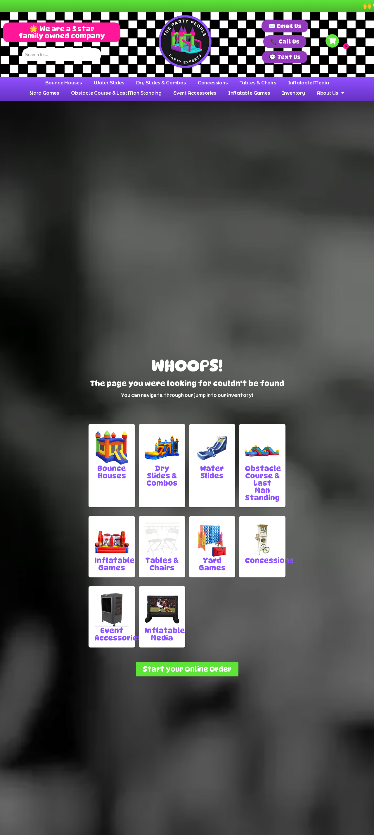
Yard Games (44, 93)
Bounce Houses (63, 83)
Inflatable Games (249, 93)
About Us (327, 93)
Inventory (293, 93)
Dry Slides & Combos (161, 83)
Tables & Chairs (258, 83)
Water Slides (109, 83)
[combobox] (61, 54)
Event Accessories (195, 93)
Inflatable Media (308, 83)
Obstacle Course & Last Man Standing (116, 93)
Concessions (213, 83)
